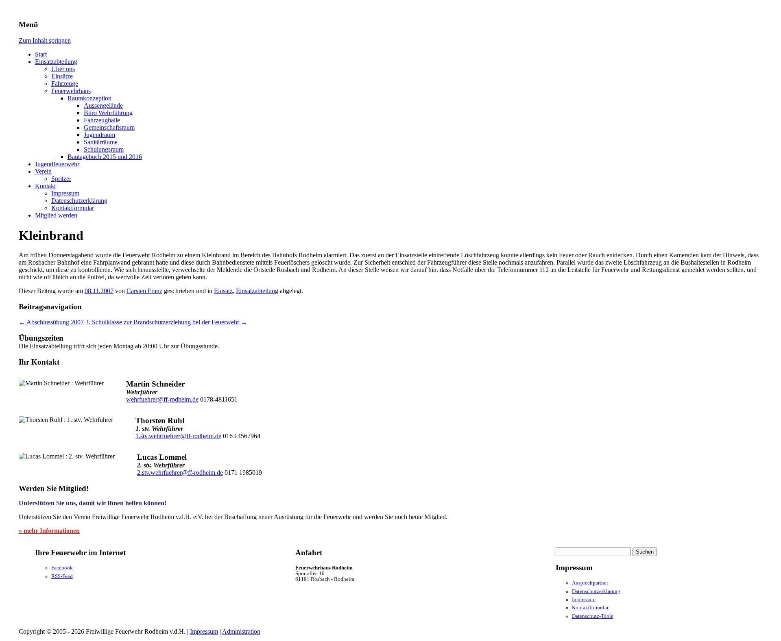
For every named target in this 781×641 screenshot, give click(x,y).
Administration (241, 631)
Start (41, 54)
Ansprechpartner (590, 583)
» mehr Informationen (49, 530)
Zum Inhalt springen (45, 40)
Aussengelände (103, 105)
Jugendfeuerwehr (57, 164)
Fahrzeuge (64, 83)
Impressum (65, 193)
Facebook (62, 568)
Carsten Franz (144, 290)
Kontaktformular (72, 207)
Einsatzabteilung (56, 61)
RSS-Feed (62, 576)
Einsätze (62, 76)
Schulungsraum (104, 149)
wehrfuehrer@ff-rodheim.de (162, 399)
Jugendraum (99, 134)
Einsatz (223, 290)
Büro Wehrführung (108, 112)
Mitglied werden (56, 215)
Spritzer (61, 178)
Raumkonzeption (89, 98)
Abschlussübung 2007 (51, 322)
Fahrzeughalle (102, 120)
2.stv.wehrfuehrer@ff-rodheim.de (180, 472)
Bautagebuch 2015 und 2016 (105, 156)
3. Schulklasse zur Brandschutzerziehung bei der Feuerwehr (166, 322)
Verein (43, 171)
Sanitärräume (101, 142)
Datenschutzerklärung (79, 200)
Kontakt (45, 186)
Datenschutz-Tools (592, 616)
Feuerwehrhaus (71, 90)
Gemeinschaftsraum (109, 127)
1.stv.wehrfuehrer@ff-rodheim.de (178, 435)
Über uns (63, 68)
